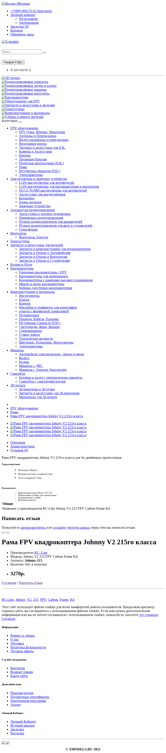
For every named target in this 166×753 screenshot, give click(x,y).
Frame (64, 599)
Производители (22, 693)
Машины (17, 350)
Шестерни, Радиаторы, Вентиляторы (46, 342)
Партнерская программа (28, 701)
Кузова (24, 362)
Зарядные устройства (34, 206)
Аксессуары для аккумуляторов (42, 194)
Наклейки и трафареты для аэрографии (48, 307)
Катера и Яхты (21, 264)
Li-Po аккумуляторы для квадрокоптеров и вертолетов (59, 186)
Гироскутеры (20, 241)
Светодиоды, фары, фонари (39, 327)
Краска (24, 299)
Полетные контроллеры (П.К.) (41, 163)
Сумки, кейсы (29, 334)
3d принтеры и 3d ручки (37, 389)
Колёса (24, 358)
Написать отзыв (31, 583)
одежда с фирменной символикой (44, 311)
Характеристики (22, 446)
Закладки (17, 729)
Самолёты (17, 373)
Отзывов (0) (19, 450)
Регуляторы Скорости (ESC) (40, 323)
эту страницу (149, 615)
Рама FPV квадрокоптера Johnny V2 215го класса (46, 416)
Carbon (53, 599)
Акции (15, 704)
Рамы (23, 167)
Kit (72, 599)
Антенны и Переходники (37, 136)
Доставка (17, 643)
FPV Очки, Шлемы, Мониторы (42, 132)
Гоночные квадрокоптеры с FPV (43, 272)
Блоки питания (30, 202)
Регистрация (28, 19)
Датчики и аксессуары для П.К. (42, 147)
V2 (29, 599)
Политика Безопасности (28, 647)
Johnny (20, 599)
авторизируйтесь (33, 527)
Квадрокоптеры (22, 268)
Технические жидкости (36, 338)
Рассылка (17, 733)
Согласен (8, 618)
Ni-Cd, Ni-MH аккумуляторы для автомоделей (53, 190)
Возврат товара (21, 672)
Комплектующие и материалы (32, 292)
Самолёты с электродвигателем (42, 381)
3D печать (17, 385)
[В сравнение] (8, 532)
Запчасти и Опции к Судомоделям (44, 260)
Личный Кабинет (23, 721)
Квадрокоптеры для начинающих (43, 276)
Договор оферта (22, 651)
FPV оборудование (24, 128)
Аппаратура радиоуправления (32, 210)
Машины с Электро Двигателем (42, 370)
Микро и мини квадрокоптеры (41, 284)
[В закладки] (3, 532)
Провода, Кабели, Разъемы (39, 319)
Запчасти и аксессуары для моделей (36, 245)
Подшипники (29, 315)
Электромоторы (31, 175)
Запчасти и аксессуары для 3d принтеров (49, 393)
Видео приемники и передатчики (44, 140)
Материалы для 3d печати (38, 397)
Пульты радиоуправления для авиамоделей (50, 221)
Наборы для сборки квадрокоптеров (45, 288)
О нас (14, 639)
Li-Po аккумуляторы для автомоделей (46, 182)
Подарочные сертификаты (29, 697)
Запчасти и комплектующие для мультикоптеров (55, 249)
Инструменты (29, 295)
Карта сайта (19, 676)
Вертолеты (18, 233)
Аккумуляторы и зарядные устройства (38, 179)
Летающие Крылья (33, 159)
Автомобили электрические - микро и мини (51, 354)
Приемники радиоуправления (41, 218)
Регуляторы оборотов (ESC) (39, 171)
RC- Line (40, 552)
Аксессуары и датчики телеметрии (44, 214)
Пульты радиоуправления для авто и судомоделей (55, 225)
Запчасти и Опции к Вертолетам (43, 257)
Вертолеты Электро (33, 237)
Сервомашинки (30, 331)
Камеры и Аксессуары (35, 151)
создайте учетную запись (71, 527)
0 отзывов (9, 583)
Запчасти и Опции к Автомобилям (44, 253)
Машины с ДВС (31, 366)
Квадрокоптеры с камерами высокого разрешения (56, 280)
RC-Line (8, 599)
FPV (43, 599)
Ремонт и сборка (22, 635)
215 (35, 599)
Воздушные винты (33, 143)
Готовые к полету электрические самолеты (50, 377)
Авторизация (28, 22)
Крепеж (24, 155)
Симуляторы (28, 229)
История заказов (22, 725)
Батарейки (26, 198)
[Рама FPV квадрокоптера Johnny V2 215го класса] (48, 423)
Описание (17, 442)
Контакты (31, 11)
